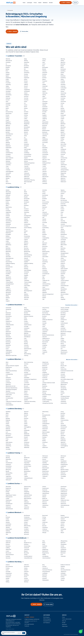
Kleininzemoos (27, 496)
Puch (43, 265)
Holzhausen (45, 101)
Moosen (62, 125)
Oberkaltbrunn (27, 336)
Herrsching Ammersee (65, 569)
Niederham (26, 130)
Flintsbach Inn (9, 321)
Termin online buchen (66, 619)
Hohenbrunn (8, 379)
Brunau (43, 200)
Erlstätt (7, 79)
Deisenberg (26, 72)
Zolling (25, 479)
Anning (43, 60)
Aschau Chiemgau (64, 309)
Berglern (26, 196)
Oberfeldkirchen (9, 133)
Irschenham (44, 106)
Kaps (7, 110)
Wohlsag (8, 297)
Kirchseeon (63, 428)
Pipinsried (8, 501)
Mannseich (44, 243)
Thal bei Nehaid (9, 282)
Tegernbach (8, 476)
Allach (7, 362)
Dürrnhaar (8, 369)
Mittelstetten (63, 551)
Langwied (44, 116)
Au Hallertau (45, 457)
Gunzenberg (27, 91)
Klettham (7, 236)
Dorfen (7, 202)
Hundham (63, 522)
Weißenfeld (26, 447)
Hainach (44, 91)
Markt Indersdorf (27, 498)
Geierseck (44, 212)
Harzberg (26, 520)
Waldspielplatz (45, 580)
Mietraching (8, 333)
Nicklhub (62, 249)
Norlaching (63, 251)
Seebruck (44, 156)
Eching (62, 459)
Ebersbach (63, 488)
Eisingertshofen (64, 489)
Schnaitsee (8, 154)
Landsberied (63, 549)
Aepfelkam (8, 411)
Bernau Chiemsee (46, 314)
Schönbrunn (63, 501)
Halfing (43, 324)
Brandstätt (63, 198)
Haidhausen (45, 375)
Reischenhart (45, 341)
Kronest (7, 115)
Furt (43, 210)
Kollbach (44, 496)
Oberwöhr (44, 336)
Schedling (44, 149)
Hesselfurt (8, 427)
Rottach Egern (9, 529)
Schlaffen (26, 151)
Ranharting (26, 144)
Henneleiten (63, 425)
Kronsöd (62, 236)
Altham (25, 191)
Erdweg (7, 491)
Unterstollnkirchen (65, 285)
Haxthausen (8, 464)
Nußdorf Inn (63, 335)
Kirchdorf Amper (27, 466)
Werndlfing (8, 294)
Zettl (43, 299)
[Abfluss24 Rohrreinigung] (11, 2)
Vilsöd (43, 287)
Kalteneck (63, 231)
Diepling (7, 74)
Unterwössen (63, 171)
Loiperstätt (63, 241)
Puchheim (8, 556)
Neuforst (62, 128)
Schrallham (8, 273)
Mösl (62, 246)
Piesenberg (44, 140)
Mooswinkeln (27, 127)
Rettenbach (8, 145)
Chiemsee (8, 317)
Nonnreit (7, 132)
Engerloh (63, 418)
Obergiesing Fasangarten (11, 389)
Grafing (25, 423)
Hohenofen (8, 328)
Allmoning (63, 58)
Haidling (7, 425)
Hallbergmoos (64, 462)
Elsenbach (26, 205)
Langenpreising (64, 237)
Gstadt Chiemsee (27, 324)
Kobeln (43, 113)
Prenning (8, 265)
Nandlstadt (44, 469)
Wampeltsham (64, 289)
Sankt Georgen (27, 149)
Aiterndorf (26, 411)
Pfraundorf (8, 340)
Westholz (26, 294)
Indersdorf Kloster (28, 495)
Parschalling (63, 260)
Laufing (7, 118)
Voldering (26, 289)
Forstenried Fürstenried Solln (67, 370)
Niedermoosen (27, 335)
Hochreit (7, 99)
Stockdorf (44, 578)
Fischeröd (26, 208)
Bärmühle (26, 415)
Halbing (25, 425)
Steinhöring (8, 444)
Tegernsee (26, 530)
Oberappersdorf (64, 471)
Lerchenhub (63, 239)
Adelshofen (8, 540)
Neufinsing (63, 248)
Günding (7, 493)
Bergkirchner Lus (27, 542)
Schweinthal (63, 529)
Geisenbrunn (45, 568)
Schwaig (26, 273)
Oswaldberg (26, 260)
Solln (7, 399)
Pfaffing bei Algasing (10, 263)
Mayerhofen (8, 123)
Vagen (25, 352)
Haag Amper (26, 462)
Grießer (7, 518)
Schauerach (45, 442)
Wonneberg (8, 183)
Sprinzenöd (8, 277)
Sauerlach (26, 396)
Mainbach (26, 243)
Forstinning (44, 420)
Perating (62, 137)
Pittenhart (8, 142)
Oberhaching (27, 389)
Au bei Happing (45, 311)
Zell (25, 183)
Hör (25, 103)
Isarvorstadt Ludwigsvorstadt (67, 379)
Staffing (25, 277)
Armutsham (8, 62)
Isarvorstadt (44, 379)
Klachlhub (44, 234)
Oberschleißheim (46, 389)
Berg (43, 65)
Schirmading (8, 272)
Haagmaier (44, 215)
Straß (43, 278)
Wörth (7, 299)
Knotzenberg (27, 236)
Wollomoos (26, 508)
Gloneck (26, 86)
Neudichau (44, 433)
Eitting (7, 205)
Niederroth (44, 498)
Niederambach (27, 471)
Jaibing (62, 229)
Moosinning (44, 246)
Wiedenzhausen (9, 508)
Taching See (27, 164)
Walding (62, 174)
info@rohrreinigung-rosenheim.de (32, 619)
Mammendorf (45, 551)
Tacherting (8, 164)
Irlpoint (25, 106)
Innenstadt (63, 328)
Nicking (44, 249)
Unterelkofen (63, 444)
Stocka (43, 348)
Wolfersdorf (8, 479)
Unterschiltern (27, 285)
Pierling (25, 140)
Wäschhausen (45, 176)
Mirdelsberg (8, 244)
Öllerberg (63, 135)
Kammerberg (8, 466)
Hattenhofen (8, 549)
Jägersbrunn (63, 571)
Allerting (44, 58)
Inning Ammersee (46, 571)
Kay (25, 110)
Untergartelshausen (28, 478)
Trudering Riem (45, 401)
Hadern (25, 375)
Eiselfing (7, 319)
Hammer (62, 91)
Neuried (44, 387)
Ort (24, 137)
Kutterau (7, 116)
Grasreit (25, 87)
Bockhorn (8, 198)
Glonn (62, 421)
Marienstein (8, 525)
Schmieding (63, 152)
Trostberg (8, 169)
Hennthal (8, 96)
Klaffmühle (63, 111)
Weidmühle (63, 292)
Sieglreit (26, 157)
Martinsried (8, 384)
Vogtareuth (44, 352)
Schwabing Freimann (65, 396)
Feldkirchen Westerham (47, 319)
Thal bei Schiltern (28, 282)
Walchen (8, 174)
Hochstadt (8, 571)
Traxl (43, 444)
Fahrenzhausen (27, 461)
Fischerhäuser (27, 370)
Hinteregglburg (27, 427)
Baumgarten (8, 65)
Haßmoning (44, 93)
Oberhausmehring (28, 254)
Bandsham (63, 64)
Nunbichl (26, 132)
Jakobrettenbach (9, 231)
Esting (43, 544)
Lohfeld (7, 498)
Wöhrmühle (26, 297)
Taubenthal (26, 280)
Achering (8, 455)
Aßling (7, 413)
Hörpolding (44, 103)
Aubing (62, 363)
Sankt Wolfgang (27, 270)
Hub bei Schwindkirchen (11, 227)
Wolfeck (44, 297)
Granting (7, 214)
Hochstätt (26, 326)
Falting (62, 79)
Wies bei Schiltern (65, 294)
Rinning (44, 266)
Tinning (44, 166)
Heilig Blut (26, 220)
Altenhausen (63, 455)
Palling (43, 137)
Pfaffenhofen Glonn (65, 500)
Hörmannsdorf (64, 427)
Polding (44, 263)
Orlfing (62, 258)
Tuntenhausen (64, 350)
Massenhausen (45, 467)
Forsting (25, 321)
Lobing (43, 120)
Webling (44, 507)
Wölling (62, 297)
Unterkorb (63, 283)
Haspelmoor (63, 547)
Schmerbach (45, 152)
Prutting (62, 340)
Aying (25, 365)
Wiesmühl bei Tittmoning (29, 180)
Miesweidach (45, 123)
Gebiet (39, 2)
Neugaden (8, 130)
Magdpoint (8, 122)
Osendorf (8, 260)
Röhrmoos (44, 501)
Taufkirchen (63, 399)
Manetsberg (26, 122)
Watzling (44, 290)
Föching (44, 517)
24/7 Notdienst (46, 622)
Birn (25, 69)
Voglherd (44, 445)
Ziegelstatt (63, 299)
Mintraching (8, 469)
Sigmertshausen (27, 503)
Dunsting (26, 74)
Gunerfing (63, 89)
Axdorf (43, 64)
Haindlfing (44, 462)
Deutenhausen (45, 488)
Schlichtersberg (9, 152)
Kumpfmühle (26, 430)
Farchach (44, 566)
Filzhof (25, 420)
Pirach (62, 140)
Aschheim (26, 363)
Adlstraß (7, 190)
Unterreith (8, 285)
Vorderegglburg (64, 445)
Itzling (43, 229)
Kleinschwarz (8, 113)
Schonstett (26, 346)
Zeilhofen (26, 299)
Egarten (44, 317)
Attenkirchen (27, 457)
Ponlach (26, 142)
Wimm (7, 181)
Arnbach (44, 486)
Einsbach (26, 489)
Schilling (7, 151)
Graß (25, 214)
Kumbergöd (63, 115)
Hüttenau (44, 104)
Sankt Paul (8, 270)
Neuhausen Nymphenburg (11, 387)
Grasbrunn (63, 372)
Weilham (44, 178)
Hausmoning (63, 93)
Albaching (26, 309)
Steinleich (44, 161)
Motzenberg (8, 433)
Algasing (62, 190)
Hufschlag (8, 104)
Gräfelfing (44, 372)
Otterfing (8, 527)
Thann (7, 166)
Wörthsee (26, 581)
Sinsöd (43, 275)
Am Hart (62, 362)
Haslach (25, 93)
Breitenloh (8, 200)
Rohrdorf (44, 343)
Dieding (62, 72)
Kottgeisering (45, 549)
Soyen (7, 348)
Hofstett (62, 99)
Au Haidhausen (45, 363)
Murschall (8, 128)
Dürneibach (26, 202)
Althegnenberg (64, 540)
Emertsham (63, 75)
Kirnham (25, 234)
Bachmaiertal (45, 195)
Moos (7, 246)
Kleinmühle (8, 430)
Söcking (26, 578)
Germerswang (27, 546)
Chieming (44, 70)
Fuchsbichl (26, 210)
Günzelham (8, 91)
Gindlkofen (44, 421)
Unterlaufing (8, 445)
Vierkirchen (26, 507)
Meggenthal (26, 123)
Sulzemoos (8, 505)
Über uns (64, 620)
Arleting (62, 60)
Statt (43, 277)
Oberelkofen (27, 435)
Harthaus (44, 547)
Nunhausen (44, 132)
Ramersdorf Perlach (46, 394)
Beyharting (63, 314)
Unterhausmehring (46, 283)
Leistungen (29, 2)
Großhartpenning (27, 518)
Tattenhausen (9, 350)
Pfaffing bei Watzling (28, 263)
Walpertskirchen (45, 289)
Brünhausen (63, 69)
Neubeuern (63, 333)
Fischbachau (27, 517)
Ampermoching (27, 486)
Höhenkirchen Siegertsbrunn (30, 379)
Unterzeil (8, 287)
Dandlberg (63, 70)
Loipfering (8, 243)
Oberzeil (26, 258)
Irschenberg (8, 524)
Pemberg (63, 261)
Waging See (63, 173)
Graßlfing (8, 547)
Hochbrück (44, 377)
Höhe (7, 101)
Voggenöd (8, 289)
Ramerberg (8, 341)
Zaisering (26, 355)
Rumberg (26, 268)
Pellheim (26, 500)
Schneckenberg (27, 154)
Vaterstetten (26, 445)
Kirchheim (26, 111)
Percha (25, 576)
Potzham (62, 392)
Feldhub (7, 81)
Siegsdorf (44, 157)
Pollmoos (26, 438)
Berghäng (26, 67)
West (43, 353)
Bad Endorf (8, 314)
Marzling (26, 467)
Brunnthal (26, 367)
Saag (62, 147)
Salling (7, 149)
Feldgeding (26, 491)
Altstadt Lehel (45, 362)
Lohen (62, 120)
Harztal (43, 520)
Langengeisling (45, 237)
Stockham (63, 161)
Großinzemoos (64, 491)
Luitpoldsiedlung (64, 382)
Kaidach (26, 231)
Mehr (3, 633)
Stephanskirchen (27, 348)
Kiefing (43, 232)
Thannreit (26, 166)
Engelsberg (8, 77)
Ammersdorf (63, 191)
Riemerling (8, 396)
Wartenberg (8, 290)
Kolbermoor (8, 331)
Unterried (44, 171)
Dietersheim (8, 459)
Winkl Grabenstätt (28, 181)
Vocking (62, 287)
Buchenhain (44, 367)
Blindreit (44, 69)
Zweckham (44, 183)
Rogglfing (63, 266)
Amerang (44, 309)
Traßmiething (27, 168)
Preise (35, 2)
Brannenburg (8, 316)
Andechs (8, 564)
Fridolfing (63, 81)
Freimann (8, 372)
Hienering (63, 220)
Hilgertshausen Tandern (11, 495)
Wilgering (44, 180)
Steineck (26, 161)
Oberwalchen (45, 133)
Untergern (26, 283)
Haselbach (44, 425)
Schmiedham (45, 272)
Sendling (44, 398)
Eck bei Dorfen (45, 202)
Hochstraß (44, 222)
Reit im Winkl (63, 144)
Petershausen (45, 500)
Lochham (63, 381)
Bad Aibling (63, 312)
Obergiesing (63, 387)
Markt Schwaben (46, 432)
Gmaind (7, 423)
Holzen (25, 101)
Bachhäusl (63, 413)
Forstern (62, 208)
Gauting (25, 568)
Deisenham (44, 72)
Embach (44, 205)
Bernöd (44, 196)
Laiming (25, 116)
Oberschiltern (45, 256)
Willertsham (63, 180)
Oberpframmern (9, 437)
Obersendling (64, 389)
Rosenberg (63, 145)
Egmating (8, 418)
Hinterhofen (63, 96)
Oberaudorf (8, 336)
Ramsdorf (8, 144)
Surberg (62, 162)
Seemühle (63, 273)
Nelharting (8, 248)
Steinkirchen (8, 278)
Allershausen (45, 455)
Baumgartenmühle (46, 415)
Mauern (62, 467)
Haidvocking (27, 217)
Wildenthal (26, 295)
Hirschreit (26, 98)
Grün (62, 214)
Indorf (62, 227)
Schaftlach (26, 529)
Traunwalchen (64, 168)
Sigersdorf (63, 442)
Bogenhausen (9, 367)
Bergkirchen (8, 488)
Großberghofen (45, 491)
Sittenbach (44, 503)
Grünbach (8, 215)
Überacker (8, 558)
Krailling (25, 573)
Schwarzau (8, 156)
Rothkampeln (8, 147)
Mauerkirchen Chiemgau (66, 331)
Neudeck (44, 248)
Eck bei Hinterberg (65, 202)
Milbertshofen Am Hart (10, 386)
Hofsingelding (64, 222)
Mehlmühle (63, 243)
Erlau (7, 461)
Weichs (62, 507)
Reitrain (62, 527)
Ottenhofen (44, 260)
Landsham (44, 430)
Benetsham (26, 65)
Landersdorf (26, 237)
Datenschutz (64, 626)
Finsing (7, 208)
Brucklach (44, 316)
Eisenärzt (26, 75)
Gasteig (44, 84)
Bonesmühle (26, 198)
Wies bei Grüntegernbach (48, 294)
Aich (25, 190)
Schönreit (63, 154)
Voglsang (44, 173)
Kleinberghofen (9, 496)
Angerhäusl (8, 193)
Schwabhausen (9, 503)
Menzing (44, 384)
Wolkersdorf (63, 181)
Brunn (7, 70)
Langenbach (63, 466)
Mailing (25, 432)
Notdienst (45, 2)
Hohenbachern (27, 464)
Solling (62, 275)
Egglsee (62, 416)
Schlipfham (44, 345)
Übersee (44, 169)
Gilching (62, 568)
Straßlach (26, 399)
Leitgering (44, 118)
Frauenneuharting (64, 420)
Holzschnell (63, 101)
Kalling (43, 231)
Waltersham (26, 176)
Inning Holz (8, 229)
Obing (25, 135)
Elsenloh (44, 75)
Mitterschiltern (64, 244)
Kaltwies (26, 329)
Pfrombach (8, 474)
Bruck (7, 416)
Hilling (43, 96)
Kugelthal (44, 115)
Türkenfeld (63, 556)
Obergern (8, 254)
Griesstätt (44, 323)
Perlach (25, 392)
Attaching (8, 457)
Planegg (44, 392)
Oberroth (63, 498)
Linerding (26, 120)
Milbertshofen (64, 384)
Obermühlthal (63, 575)
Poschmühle (45, 142)
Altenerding (8, 191)
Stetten (25, 278)
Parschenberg (9, 261)
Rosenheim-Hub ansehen (71, 305)
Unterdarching (45, 530)
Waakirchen (8, 532)
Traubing (63, 578)
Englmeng (8, 420)
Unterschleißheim (9, 404)
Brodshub (26, 200)
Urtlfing (25, 287)
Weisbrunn (63, 178)
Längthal (7, 239)
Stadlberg (8, 530)
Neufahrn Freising (64, 469)
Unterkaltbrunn (9, 352)
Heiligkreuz (26, 94)
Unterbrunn (26, 580)
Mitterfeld (26, 333)
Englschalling (63, 205)
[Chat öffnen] (80, 631)
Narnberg (26, 128)
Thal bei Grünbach (65, 280)
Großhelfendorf (27, 374)
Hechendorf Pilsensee (47, 569)
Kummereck (8, 237)
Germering (8, 546)
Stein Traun (63, 159)
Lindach (7, 120)
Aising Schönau (45, 307)
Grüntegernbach (27, 215)
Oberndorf (63, 435)
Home (24, 2)
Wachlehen (26, 532)
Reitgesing (63, 438)
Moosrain (44, 525)
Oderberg (44, 135)
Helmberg (63, 94)
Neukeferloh (27, 387)
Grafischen (63, 86)
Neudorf (44, 128)
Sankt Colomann (64, 268)
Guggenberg (27, 89)
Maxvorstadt (26, 384)
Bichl (62, 196)
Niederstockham (45, 130)
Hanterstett (8, 219)
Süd (61, 348)
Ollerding (8, 137)
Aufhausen (8, 195)
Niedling (62, 130)
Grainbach (26, 323)
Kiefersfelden (45, 329)
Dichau (25, 416)
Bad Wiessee (27, 515)
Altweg (43, 191)
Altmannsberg (45, 411)
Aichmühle (44, 190)
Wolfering (44, 181)
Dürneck (44, 459)
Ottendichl (8, 391)
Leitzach (62, 524)
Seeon (62, 156)
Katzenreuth (45, 428)
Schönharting (45, 154)
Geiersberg (26, 212)
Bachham (26, 312)
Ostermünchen (9, 338)
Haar (7, 375)
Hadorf (7, 569)
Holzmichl (8, 225)
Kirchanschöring (9, 111)
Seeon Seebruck (9, 157)
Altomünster (8, 486)
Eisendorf (26, 418)
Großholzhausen (64, 323)
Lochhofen (26, 382)
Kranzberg (44, 466)
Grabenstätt (44, 86)
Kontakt (51, 2)
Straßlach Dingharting (47, 399)
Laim (43, 381)
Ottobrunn (44, 391)
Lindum (7, 241)
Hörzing (62, 103)
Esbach (25, 79)
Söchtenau (63, 346)
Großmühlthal (63, 87)
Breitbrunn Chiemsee (28, 316)
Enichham (44, 77)
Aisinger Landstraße (65, 307)
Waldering (44, 174)
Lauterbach (44, 331)
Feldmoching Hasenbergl (11, 370)
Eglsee (7, 75)
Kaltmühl (7, 329)
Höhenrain (26, 571)
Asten (43, 62)
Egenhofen (63, 542)
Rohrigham (26, 145)
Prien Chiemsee (45, 340)
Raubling (26, 341)
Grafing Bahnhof (45, 423)
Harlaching (63, 375)
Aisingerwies (8, 309)
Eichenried (63, 203)
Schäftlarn (44, 396)
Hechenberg (8, 94)
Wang (62, 478)
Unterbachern (45, 505)
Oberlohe (63, 254)
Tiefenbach (63, 282)
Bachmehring (45, 312)
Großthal (44, 518)
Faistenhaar (26, 369)
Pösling (25, 340)
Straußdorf (26, 444)
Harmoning (8, 93)
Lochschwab (8, 575)
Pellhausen (63, 473)
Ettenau (44, 79)
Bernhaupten (45, 67)
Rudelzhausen (45, 474)
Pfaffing (62, 139)
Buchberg (26, 70)
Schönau (8, 346)
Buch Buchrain (64, 200)
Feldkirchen (44, 369)
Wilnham (44, 295)
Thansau (26, 350)
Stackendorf (8, 159)
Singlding (26, 275)
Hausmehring (8, 220)
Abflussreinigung (47, 619)
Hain (43, 217)
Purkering (63, 142)
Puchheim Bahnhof (28, 556)
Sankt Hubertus (9, 442)
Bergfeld (63, 415)
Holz (43, 224)
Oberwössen (8, 135)
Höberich (44, 98)
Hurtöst (25, 104)
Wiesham (63, 447)
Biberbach (26, 488)
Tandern (26, 505)
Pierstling (44, 437)
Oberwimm (63, 133)
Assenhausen (63, 486)
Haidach (7, 217)
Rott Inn (62, 343)
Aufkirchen (26, 195)
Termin (75, 2)
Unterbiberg (63, 401)
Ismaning (8, 381)
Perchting (44, 576)
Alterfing (26, 60)
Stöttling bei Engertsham (29, 162)
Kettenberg (44, 110)
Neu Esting (26, 552)
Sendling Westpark (65, 398)
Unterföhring (8, 403)
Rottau (25, 147)
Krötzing (26, 115)
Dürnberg (44, 74)
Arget (7, 363)
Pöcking (62, 576)
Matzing (62, 122)
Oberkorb (44, 254)
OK (23, 633)
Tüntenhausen (9, 478)
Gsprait (62, 423)
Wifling (7, 295)
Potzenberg (45, 527)
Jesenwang (26, 549)
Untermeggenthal (9, 171)
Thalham (26, 476)
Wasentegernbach (28, 290)
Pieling (7, 140)
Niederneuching (45, 251)
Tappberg (8, 280)
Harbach (26, 219)
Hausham (8, 522)
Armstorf (62, 193)
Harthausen (8, 377)
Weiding (7, 178)
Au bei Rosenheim (65, 311)
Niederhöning (27, 251)
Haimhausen (26, 493)
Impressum (64, 624)
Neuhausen (26, 249)
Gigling (7, 86)
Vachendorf (8, 173)
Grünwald (63, 374)
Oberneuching (27, 256)
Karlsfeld (44, 495)
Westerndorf (63, 353)
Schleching (44, 151)
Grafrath (62, 546)
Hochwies (26, 99)
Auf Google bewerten (29, 624)
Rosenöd (8, 268)
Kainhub (26, 108)
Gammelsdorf (45, 461)
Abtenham (8, 58)
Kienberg (63, 110)
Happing (62, 324)
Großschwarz (8, 89)
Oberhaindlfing (9, 473)
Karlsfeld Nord (64, 495)
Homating (26, 225)
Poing (7, 438)
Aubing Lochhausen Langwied (12, 365)
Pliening (62, 437)
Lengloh (62, 118)
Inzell (62, 104)
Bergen (62, 65)
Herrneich (26, 96)
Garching (26, 372)
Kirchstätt (44, 111)
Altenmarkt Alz (9, 60)
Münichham (63, 127)
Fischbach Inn (64, 319)
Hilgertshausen (64, 493)
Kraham (44, 236)
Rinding (44, 440)
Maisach (26, 551)
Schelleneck (63, 149)
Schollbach (63, 272)
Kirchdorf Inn (63, 329)
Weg (25, 292)
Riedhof (25, 440)
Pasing (62, 391)
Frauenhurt (44, 81)
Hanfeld (25, 569)
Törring (7, 168)
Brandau (62, 457)
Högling (62, 326)
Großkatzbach (45, 214)
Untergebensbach (10, 283)
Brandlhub (44, 198)
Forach (43, 208)
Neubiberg (44, 386)
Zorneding (8, 449)
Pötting (43, 438)
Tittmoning (63, 166)
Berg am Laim (63, 365)
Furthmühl (63, 82)
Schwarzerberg (27, 156)
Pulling (25, 474)
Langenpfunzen (27, 331)
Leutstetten (63, 573)
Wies (7, 180)
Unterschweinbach (46, 558)
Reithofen (26, 266)
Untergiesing (27, 403)
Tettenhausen (64, 164)
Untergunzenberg (64, 169)
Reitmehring (63, 341)
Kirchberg (63, 232)
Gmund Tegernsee (65, 517)
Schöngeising (45, 556)
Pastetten (26, 261)
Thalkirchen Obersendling (29, 401)
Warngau (44, 532)
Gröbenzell (26, 547)
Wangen (62, 580)
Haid (62, 215)
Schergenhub (64, 270)
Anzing (43, 193)
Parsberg (26, 527)
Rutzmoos (44, 268)
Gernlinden (44, 546)
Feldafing (63, 566)
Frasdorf (44, 321)
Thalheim (44, 282)
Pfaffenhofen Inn (46, 338)
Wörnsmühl (26, 534)
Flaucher (44, 370)
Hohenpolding (27, 224)
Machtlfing (26, 575)
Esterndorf (44, 207)
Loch (7, 432)
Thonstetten (63, 476)
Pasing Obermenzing (10, 392)
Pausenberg (45, 261)
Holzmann (63, 224)
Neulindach (63, 552)
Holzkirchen (45, 522)
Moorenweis (8, 552)
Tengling (44, 164)
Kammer (62, 108)
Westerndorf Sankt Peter (11, 355)
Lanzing (62, 116)
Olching (25, 554)
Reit (43, 144)
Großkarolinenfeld (10, 324)
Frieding (7, 568)
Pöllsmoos (63, 263)
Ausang (25, 64)
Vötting (43, 478)
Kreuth (43, 524)
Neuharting (8, 249)
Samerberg (8, 345)
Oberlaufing (45, 435)
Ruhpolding (44, 147)
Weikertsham (27, 178)
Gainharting (8, 84)
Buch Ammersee (9, 566)
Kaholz (7, 108)
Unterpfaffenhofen (28, 558)
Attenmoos (63, 62)
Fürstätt (62, 321)
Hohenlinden (45, 427)
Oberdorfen (45, 253)
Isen (25, 229)
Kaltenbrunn (45, 108)
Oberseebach (64, 256)
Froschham (8, 82)
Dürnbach (8, 517)
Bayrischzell (45, 515)
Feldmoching (63, 369)
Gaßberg (26, 84)
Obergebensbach (64, 253)
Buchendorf (26, 566)
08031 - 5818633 (12, 31)
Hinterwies (8, 98)
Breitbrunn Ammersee (65, 564)
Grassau (44, 87)
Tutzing (7, 580)
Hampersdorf (63, 217)
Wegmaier (44, 292)
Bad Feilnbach (27, 314)
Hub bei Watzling (27, 227)
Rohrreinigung (46, 617)
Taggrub (62, 278)
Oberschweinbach (10, 554)
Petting (25, 139)
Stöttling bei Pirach (46, 162)
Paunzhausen (45, 473)
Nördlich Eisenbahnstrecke (48, 335)
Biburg (62, 67)
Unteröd (26, 171)
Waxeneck (63, 290)
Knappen (26, 113)
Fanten (62, 207)
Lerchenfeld (8, 467)
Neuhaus (63, 525)
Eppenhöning (9, 207)
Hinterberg (8, 222)
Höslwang (44, 328)
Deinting (7, 72)
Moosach (26, 386)
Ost (61, 336)
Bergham (8, 67)
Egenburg (8, 489)
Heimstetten (26, 377)
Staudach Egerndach (28, 159)
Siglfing (7, 275)
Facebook (27, 626)
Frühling (25, 82)
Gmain (62, 212)
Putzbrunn (26, 394)
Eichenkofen (45, 203)
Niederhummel (45, 471)
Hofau (43, 326)
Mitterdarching (27, 525)
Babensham (8, 312)
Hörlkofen (44, 225)
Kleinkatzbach (64, 234)
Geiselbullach (63, 461)
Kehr (25, 232)
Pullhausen (26, 501)
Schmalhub (26, 272)
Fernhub (26, 81)
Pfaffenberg (45, 139)
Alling (43, 540)
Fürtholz (62, 210)
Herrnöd (44, 220)
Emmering (44, 418)
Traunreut (44, 168)
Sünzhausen (63, 474)
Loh (43, 241)
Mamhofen (44, 575)
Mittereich (8, 125)
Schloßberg (26, 152)
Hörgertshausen (64, 464)
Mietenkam (63, 123)
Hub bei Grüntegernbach (66, 225)
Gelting (25, 421)
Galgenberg (8, 212)
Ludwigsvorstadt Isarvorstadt (48, 382)
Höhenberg (8, 224)
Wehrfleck (8, 353)
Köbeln (62, 113)
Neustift (7, 471)
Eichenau (8, 544)
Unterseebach (45, 285)
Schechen (26, 345)
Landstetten (44, 573)
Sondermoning (64, 157)
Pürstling (62, 265)
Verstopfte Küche (47, 620)
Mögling (26, 125)
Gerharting (63, 84)
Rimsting (26, 343)
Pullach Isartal (9, 394)
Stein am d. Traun (46, 159)
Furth (43, 82)
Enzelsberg (63, 77)
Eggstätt (62, 317)
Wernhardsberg (27, 353)
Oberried (26, 133)
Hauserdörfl (63, 520)
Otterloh (26, 391)
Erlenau (25, 319)
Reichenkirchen (9, 266)
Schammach (26, 442)
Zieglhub (8, 301)
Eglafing (7, 203)
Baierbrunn (44, 365)
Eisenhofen (44, 489)
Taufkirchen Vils (45, 280)
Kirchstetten (8, 234)
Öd (43, 258)
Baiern (7, 415)
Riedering (8, 343)
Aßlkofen (26, 413)
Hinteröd (26, 222)
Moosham (8, 127)
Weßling (7, 581)
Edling (62, 74)
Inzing (7, 106)
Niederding (8, 251)
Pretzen (25, 265)
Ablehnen (19, 633)
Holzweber (8, 103)
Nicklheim (8, 335)
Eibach (25, 203)
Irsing (62, 106)
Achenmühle (8, 307)
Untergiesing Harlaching (47, 403)
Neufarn (62, 433)
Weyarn (62, 532)
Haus (62, 219)
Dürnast (25, 459)
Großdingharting (9, 374)
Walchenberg (27, 174)
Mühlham (44, 127)
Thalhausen (44, 476)
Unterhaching (63, 403)
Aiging (25, 58)
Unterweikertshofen (65, 505)
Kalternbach (8, 232)
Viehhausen (26, 173)
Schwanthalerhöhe (28, 398)
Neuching (26, 248)
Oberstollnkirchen (9, 258)
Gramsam (8, 87)
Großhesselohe (45, 374)
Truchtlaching (27, 169)
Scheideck (44, 270)
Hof (43, 99)
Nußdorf (62, 132)
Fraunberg (8, 210)
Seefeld (7, 578)
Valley (62, 530)
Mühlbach (44, 333)
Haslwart (44, 219)
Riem (62, 394)
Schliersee (44, 529)
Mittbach (26, 244)
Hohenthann (26, 328)
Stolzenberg (8, 162)
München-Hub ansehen (71, 359)
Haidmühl (63, 518)
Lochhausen (8, 382)
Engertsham (26, 77)
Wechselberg (64, 176)
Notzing (7, 253)
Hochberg (63, 98)
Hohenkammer (45, 464)
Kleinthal (26, 524)
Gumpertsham (45, 89)
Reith (7, 440)
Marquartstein (45, 122)
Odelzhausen (9, 500)
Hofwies (26, 522)
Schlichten (63, 151)
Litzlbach (26, 241)
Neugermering (45, 552)
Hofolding (63, 377)
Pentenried (8, 576)
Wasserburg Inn (64, 352)
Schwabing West (9, 398)
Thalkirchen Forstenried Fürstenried (13, 401)
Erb (25, 207)
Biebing (7, 69)
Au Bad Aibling (27, 311)
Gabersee (8, 323)
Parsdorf (26, 437)
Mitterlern (44, 244)
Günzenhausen (9, 462)
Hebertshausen (45, 493)
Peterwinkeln (8, 139)
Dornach (62, 367)
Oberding (26, 253)
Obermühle (8, 256)
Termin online (25, 31)
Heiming (44, 94)
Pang (25, 338)
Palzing (25, 473)
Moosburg (44, 125)
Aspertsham (26, 62)
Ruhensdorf (63, 440)
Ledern (25, 118)
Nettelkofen (26, 433)
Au (6, 64)
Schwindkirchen (45, 273)
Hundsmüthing (45, 227)
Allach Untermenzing (28, 362)
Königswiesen (9, 573)
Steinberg (8, 161)
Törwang (44, 350)
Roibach (44, 145)
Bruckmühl (63, 316)
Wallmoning (8, 176)
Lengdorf (44, 239)
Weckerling (8, 292)
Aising (25, 307)
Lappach (26, 239)
